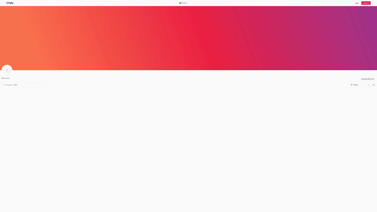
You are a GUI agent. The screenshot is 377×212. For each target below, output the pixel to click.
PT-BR (183, 3)
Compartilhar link (367, 79)
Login (357, 3)
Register (366, 3)
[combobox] (360, 85)
